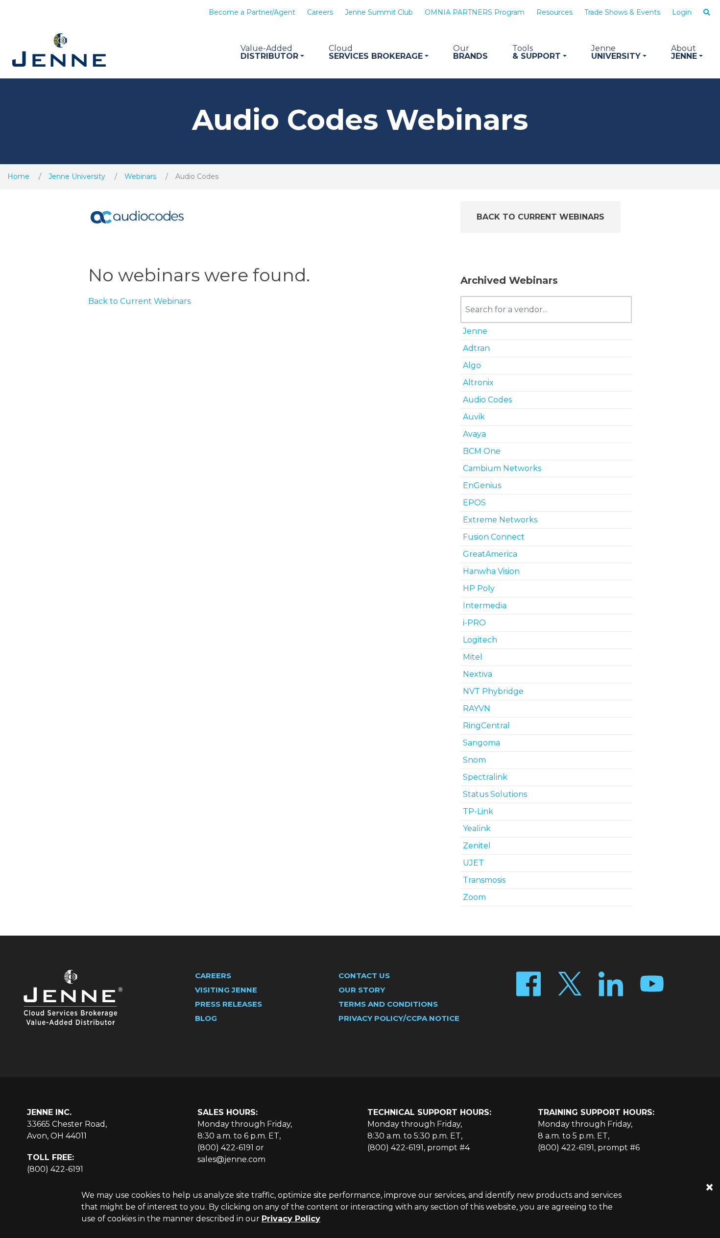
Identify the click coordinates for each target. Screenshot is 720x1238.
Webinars (140, 176)
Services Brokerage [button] (376, 52)
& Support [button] (536, 52)
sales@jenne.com (231, 1159)
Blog (206, 1018)
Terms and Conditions (388, 1004)
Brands (470, 52)
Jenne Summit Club (379, 12)
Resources (554, 12)
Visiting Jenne (226, 989)
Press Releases (228, 1004)
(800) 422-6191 (55, 1169)
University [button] (616, 52)
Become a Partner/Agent (252, 12)
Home (18, 176)
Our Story (361, 989)
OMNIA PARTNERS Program (475, 12)
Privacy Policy (291, 1218)
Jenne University (76, 176)
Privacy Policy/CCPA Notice (398, 1018)
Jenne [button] (684, 52)
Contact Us (364, 975)
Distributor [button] (269, 52)
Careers (320, 12)
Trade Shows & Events (622, 12)
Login (682, 12)
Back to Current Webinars (540, 217)
